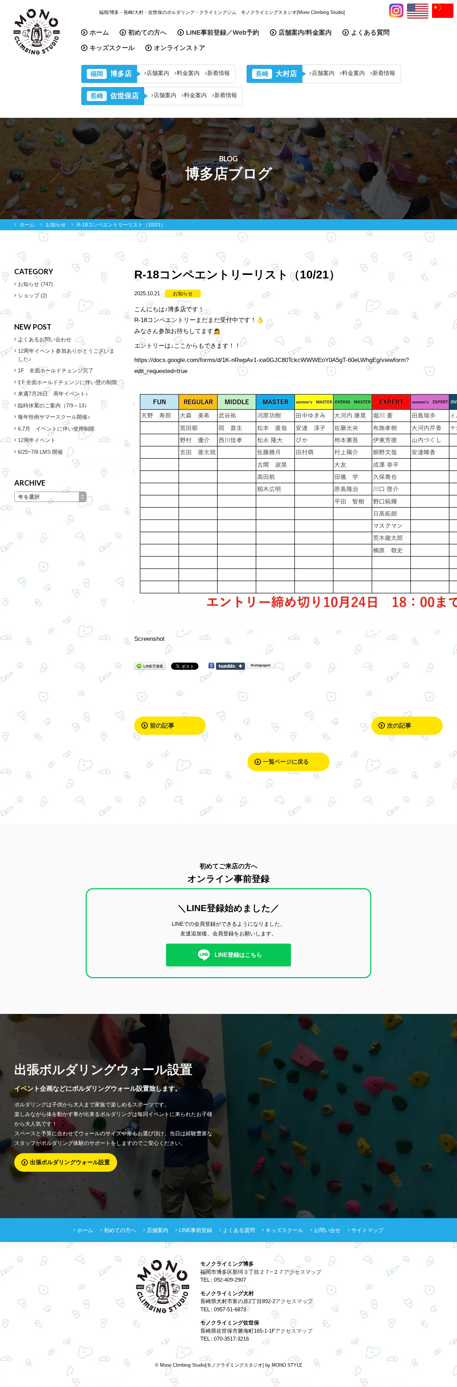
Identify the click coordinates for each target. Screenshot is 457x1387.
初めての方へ (147, 32)
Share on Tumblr (230, 666)
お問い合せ (327, 1230)
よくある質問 (370, 32)
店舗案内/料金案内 (305, 32)
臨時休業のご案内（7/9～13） (54, 405)
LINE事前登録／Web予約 (222, 32)
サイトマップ (367, 1230)
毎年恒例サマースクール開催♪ (54, 417)
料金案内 (188, 73)
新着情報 (218, 73)
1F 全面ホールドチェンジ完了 (56, 370)
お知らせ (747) (35, 284)
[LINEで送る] (150, 665)
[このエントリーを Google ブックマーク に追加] (211, 665)
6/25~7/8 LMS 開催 (40, 452)
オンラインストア (179, 47)
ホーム (99, 32)
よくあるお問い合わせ (44, 339)
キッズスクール (112, 47)
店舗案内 (157, 73)
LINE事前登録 (195, 1230)
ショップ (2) (32, 295)
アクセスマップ (302, 1272)
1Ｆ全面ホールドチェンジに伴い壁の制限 (67, 382)
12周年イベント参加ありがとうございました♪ (66, 355)
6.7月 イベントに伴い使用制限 (56, 429)
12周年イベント (37, 440)
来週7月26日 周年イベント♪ (53, 394)
